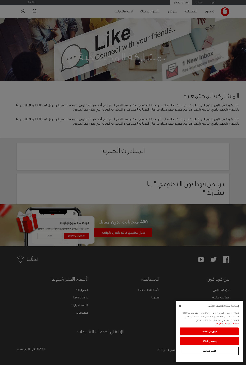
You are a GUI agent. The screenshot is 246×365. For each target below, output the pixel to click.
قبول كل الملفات (209, 331)
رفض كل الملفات (209, 341)
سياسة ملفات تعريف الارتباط (227, 323)
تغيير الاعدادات (209, 351)
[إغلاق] (180, 306)
